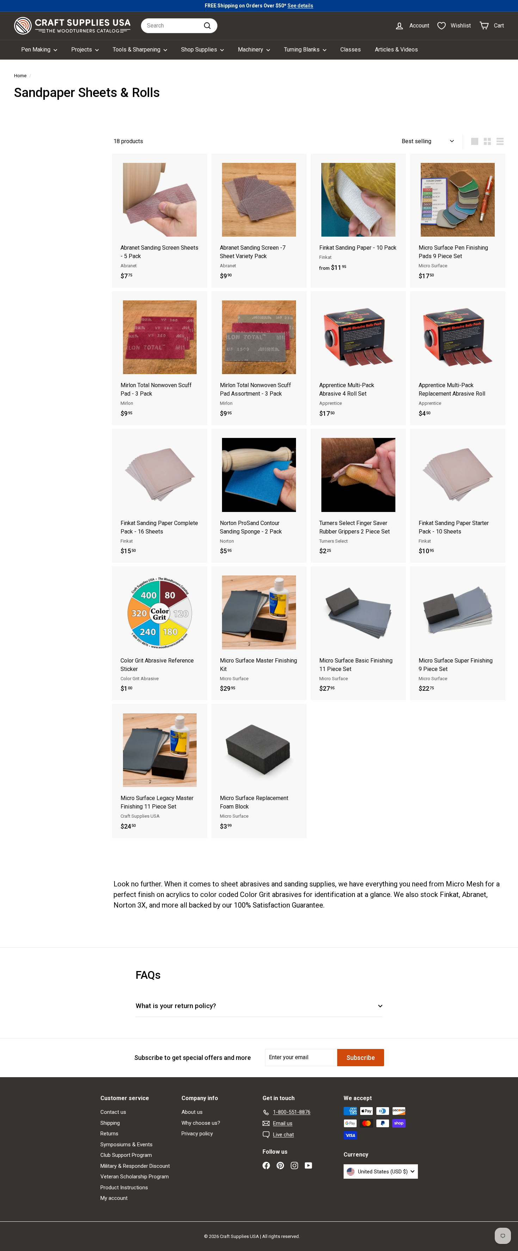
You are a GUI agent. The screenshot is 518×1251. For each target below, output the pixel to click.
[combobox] (179, 25)
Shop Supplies (199, 49)
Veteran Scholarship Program (134, 1176)
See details (300, 5)
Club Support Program (126, 1155)
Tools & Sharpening (137, 49)
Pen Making (36, 49)
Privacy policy (197, 1133)
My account (114, 1198)
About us (192, 1112)
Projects (82, 49)
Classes (350, 49)
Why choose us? (200, 1123)
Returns (109, 1133)
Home (20, 75)
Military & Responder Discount (135, 1166)
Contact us (113, 1112)
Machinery (251, 49)
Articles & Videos (396, 49)
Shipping (110, 1123)
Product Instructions (124, 1187)
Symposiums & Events (126, 1144)
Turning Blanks (302, 49)
